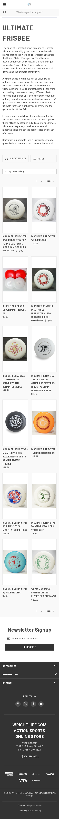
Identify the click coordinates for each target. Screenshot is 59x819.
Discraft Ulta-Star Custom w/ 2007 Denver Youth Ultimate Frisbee (13, 381)
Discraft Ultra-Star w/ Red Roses (43, 238)
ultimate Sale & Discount (30, 140)
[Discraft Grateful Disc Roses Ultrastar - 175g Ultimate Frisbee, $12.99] (44, 279)
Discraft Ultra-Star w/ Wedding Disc (14, 590)
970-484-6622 (31, 756)
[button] (15, 158)
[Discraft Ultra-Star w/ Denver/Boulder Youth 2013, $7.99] (44, 496)
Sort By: (8, 171)
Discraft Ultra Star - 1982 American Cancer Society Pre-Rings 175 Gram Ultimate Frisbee (44, 383)
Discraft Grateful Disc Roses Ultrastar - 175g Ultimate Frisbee (42, 312)
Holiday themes (15, 92)
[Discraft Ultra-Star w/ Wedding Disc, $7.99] (15, 562)
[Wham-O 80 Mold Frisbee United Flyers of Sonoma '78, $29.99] (44, 562)
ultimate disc (36, 82)
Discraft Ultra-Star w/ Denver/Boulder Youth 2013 (43, 526)
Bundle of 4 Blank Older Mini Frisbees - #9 (14, 310)
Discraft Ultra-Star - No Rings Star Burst (44, 451)
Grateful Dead (36, 89)
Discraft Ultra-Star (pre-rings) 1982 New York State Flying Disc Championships (14, 242)
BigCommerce (34, 805)
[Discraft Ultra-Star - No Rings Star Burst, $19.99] (44, 422)
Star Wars (50, 89)
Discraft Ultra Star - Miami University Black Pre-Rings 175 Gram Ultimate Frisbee (15, 456)
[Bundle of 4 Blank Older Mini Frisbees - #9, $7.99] (15, 279)
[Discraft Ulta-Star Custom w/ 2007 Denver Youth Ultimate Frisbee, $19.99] (15, 349)
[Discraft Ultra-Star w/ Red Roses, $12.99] (44, 209)
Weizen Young (34, 811)
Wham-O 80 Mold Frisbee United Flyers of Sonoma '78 (43, 592)
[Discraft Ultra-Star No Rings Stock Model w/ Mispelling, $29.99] (15, 496)
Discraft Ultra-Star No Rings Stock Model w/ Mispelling (14, 526)
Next (49, 180)
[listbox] (33, 171)
